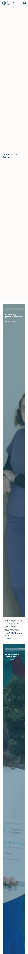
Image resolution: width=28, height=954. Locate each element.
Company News (10, 321)
